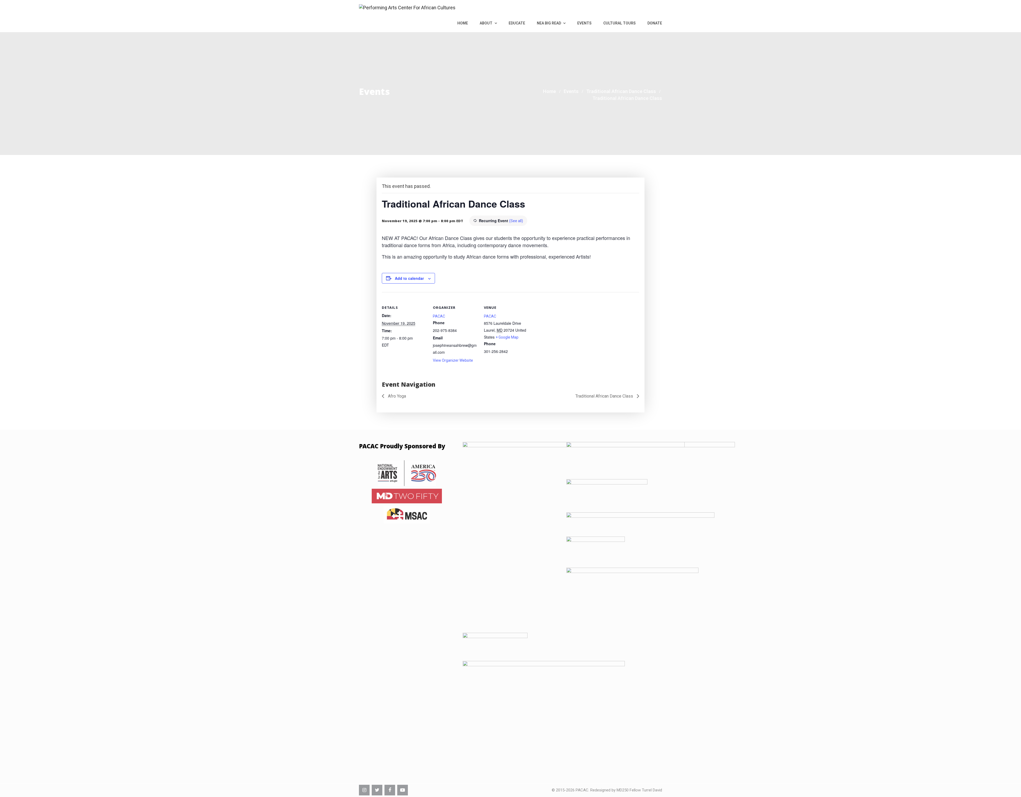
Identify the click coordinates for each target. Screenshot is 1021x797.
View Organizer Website (453, 360)
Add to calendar (409, 278)
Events (584, 23)
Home (462, 23)
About (486, 23)
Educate (517, 23)
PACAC (439, 316)
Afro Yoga (396, 396)
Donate (654, 23)
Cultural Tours (619, 23)
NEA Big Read (549, 23)
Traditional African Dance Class (604, 396)
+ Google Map (507, 337)
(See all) (516, 221)
